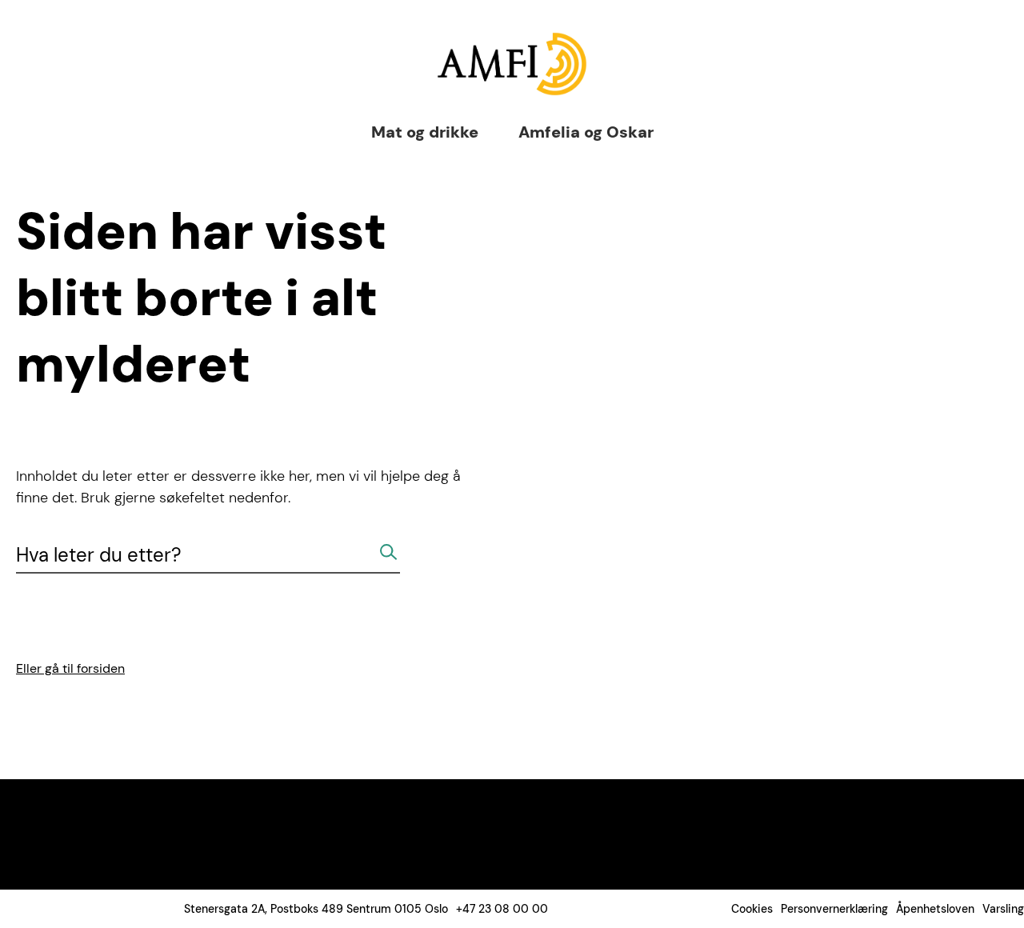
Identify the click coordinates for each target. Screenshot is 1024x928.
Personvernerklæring (834, 909)
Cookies (752, 909)
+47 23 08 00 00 (502, 909)
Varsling (1003, 909)
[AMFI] (512, 64)
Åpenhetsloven (935, 909)
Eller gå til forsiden (70, 668)
